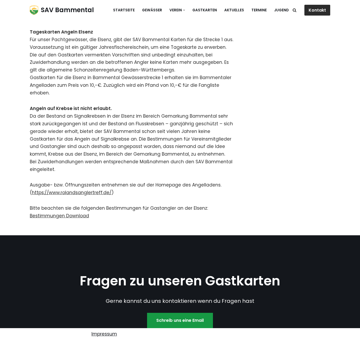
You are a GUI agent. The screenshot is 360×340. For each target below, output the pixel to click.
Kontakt (317, 10)
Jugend (281, 10)
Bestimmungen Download (59, 216)
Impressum (104, 334)
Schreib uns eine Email (180, 320)
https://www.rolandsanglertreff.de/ (71, 192)
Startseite (124, 10)
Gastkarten (204, 10)
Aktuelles (234, 10)
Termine (259, 10)
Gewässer (152, 10)
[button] (184, 10)
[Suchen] (294, 10)
